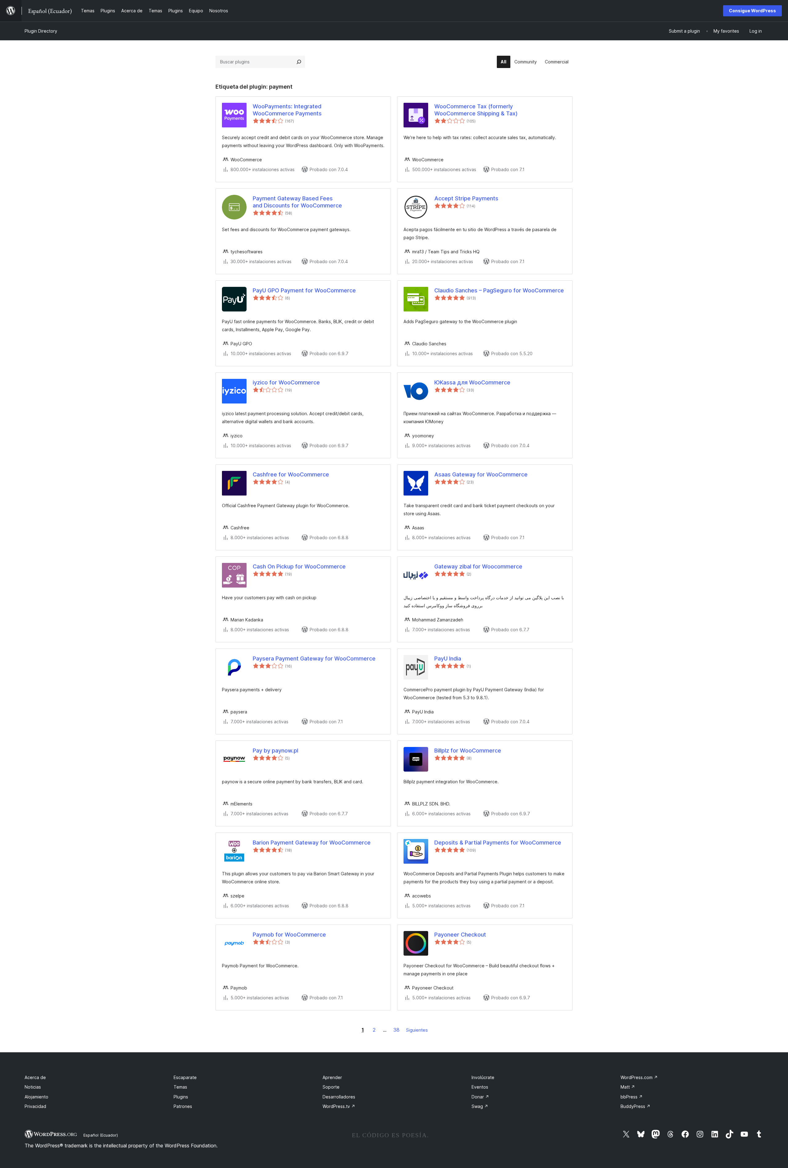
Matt (628, 1087)
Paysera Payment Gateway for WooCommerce (314, 658)
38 (396, 1030)
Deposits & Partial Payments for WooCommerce (497, 842)
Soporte (331, 1087)
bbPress (632, 1096)
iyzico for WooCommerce (286, 382)
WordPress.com (639, 1077)
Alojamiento (36, 1096)
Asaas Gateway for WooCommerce (481, 474)
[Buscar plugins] (299, 62)
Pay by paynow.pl (275, 750)
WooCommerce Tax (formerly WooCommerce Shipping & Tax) (476, 110)
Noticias (33, 1087)
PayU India (447, 658)
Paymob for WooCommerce (289, 934)
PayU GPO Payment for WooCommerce (304, 290)
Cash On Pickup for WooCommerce (299, 566)
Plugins (181, 1096)
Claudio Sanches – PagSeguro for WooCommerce (499, 290)
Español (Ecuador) (100, 1135)
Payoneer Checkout (460, 934)
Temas (180, 1087)
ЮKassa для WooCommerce (472, 382)
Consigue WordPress (752, 10)
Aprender (332, 1077)
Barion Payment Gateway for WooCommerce (312, 842)
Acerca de (35, 1077)
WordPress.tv (339, 1106)
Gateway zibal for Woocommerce (478, 566)
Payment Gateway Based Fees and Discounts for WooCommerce (297, 202)
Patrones (183, 1106)
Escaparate (185, 1077)
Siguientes (417, 1030)
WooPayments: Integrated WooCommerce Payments (287, 110)
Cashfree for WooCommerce (291, 474)
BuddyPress (635, 1106)
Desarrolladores (339, 1096)
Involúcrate (483, 1077)
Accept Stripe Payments (466, 198)
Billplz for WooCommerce (467, 750)
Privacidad (35, 1106)
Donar (480, 1096)
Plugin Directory (41, 31)
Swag (480, 1106)
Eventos (480, 1087)
